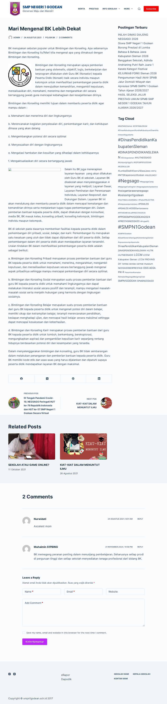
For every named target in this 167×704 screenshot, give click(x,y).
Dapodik (66, 679)
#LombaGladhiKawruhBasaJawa (134, 170)
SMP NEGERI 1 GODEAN (42, 7)
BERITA (81, 8)
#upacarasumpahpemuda (128, 242)
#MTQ (153, 171)
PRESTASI (94, 8)
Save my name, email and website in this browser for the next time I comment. (66, 632)
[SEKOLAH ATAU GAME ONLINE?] (31, 446)
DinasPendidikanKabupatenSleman (138, 246)
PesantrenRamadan (133, 272)
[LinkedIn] (99, 379)
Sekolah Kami (121, 674)
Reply (140, 519)
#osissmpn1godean (131, 195)
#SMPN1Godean (136, 227)
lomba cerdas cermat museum (137, 263)
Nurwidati (40, 519)
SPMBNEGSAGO (145, 281)
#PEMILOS (143, 204)
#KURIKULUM (123, 167)
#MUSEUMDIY (151, 175)
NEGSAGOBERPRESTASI (130, 268)
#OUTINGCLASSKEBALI (128, 200)
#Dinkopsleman (127, 158)
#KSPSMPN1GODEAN (142, 162)
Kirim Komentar (35, 641)
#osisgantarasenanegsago (133, 190)
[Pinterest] (73, 379)
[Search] (139, 9)
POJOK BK (50, 37)
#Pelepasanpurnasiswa (127, 204)
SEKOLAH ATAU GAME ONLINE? (28, 464)
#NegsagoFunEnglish (127, 187)
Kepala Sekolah (141, 674)
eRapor (65, 675)
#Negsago (128, 180)
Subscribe (151, 8)
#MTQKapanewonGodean (131, 175)
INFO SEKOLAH (110, 8)
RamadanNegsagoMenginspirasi (131, 277)
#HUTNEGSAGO (143, 157)
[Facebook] (21, 379)
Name (29, 591)
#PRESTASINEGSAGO (129, 221)
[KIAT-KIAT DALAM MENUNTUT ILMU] (83, 446)
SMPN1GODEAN (127, 280)
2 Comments (65, 37)
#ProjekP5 (144, 221)
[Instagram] (9, 674)
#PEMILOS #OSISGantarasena (133, 208)
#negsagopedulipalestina (147, 187)
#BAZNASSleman (125, 126)
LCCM (138, 254)
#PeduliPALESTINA (146, 200)
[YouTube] (14, 674)
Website (113, 591)
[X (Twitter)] (47, 379)
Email (71, 591)
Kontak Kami (121, 678)
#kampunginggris (125, 162)
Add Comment (34, 602)
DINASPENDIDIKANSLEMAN (132, 250)
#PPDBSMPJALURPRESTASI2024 (131, 213)
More (127, 8)
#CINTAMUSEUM (140, 126)
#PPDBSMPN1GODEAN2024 (134, 216)
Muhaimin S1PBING (46, 546)
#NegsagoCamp (147, 182)
